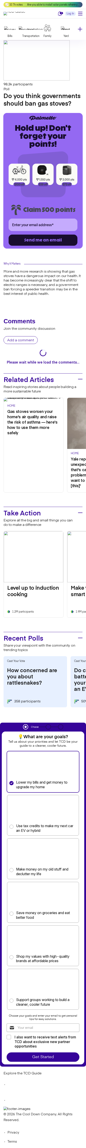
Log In (70, 13)
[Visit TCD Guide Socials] (12, 1084)
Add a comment (20, 340)
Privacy (13, 1132)
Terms (12, 1141)
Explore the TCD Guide (22, 1073)
